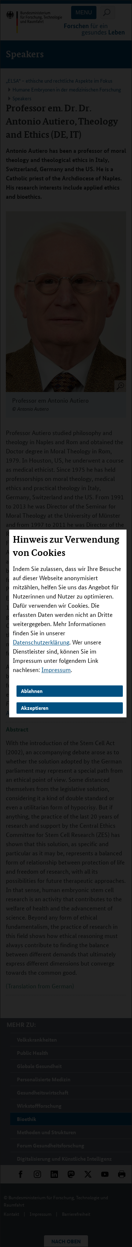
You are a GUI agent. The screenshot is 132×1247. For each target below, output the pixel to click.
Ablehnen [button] (32, 691)
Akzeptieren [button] (34, 707)
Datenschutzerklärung (41, 642)
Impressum (56, 670)
